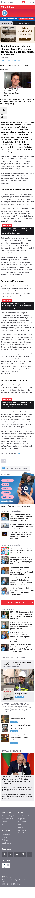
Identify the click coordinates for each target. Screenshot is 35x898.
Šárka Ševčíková (14, 91)
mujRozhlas (5, 475)
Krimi (4, 484)
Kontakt (21, 827)
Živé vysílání (7, 497)
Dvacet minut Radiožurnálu (11, 60)
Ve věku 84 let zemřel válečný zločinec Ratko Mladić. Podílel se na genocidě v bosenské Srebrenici (17, 789)
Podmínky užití (24, 880)
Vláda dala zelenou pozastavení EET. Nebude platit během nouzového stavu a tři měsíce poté (16, 231)
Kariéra (20, 825)
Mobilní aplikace (7, 843)
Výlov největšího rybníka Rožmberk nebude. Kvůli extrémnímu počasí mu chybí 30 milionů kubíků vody (17, 796)
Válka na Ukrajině (8, 816)
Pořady (5, 493)
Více (28, 23)
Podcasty (5, 840)
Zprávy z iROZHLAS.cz (11, 751)
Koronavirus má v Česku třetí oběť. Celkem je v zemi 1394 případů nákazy (22, 526)
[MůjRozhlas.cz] (4, 70)
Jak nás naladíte (24, 816)
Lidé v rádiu (22, 822)
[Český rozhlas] (7, 2)
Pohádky (6, 489)
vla (19, 453)
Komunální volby (8, 819)
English (4, 881)
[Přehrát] (3, 110)
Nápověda (22, 819)
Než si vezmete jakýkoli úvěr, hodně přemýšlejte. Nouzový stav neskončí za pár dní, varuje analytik (16, 306)
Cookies (4, 880)
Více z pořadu (8, 609)
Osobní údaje (13, 880)
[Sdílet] (5, 117)
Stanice (4, 822)
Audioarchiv (6, 837)
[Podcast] (2, 117)
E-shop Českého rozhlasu (13, 658)
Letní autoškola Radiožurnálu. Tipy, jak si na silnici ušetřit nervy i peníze (22, 550)
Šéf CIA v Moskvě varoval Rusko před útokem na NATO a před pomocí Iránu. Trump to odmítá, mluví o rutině (16, 780)
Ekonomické (6, 23)
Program (19, 23)
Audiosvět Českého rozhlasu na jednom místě (16, 506)
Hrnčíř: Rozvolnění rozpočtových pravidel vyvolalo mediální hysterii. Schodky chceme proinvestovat (20, 636)
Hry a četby (7, 480)
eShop (4, 825)
